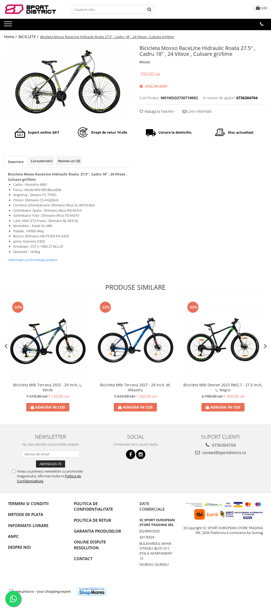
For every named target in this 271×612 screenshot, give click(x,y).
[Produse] (8, 25)
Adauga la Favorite (158, 111)
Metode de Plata (25, 514)
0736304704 (223, 445)
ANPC (13, 536)
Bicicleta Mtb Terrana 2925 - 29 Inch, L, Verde (47, 387)
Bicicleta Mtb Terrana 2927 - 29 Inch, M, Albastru (135, 387)
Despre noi (19, 547)
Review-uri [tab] (69, 160)
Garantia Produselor (97, 531)
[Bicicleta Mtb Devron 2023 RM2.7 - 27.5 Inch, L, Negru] (223, 340)
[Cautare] (149, 9)
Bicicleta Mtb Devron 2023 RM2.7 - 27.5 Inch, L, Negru (223, 387)
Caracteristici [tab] (42, 160)
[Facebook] (130, 454)
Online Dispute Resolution (90, 544)
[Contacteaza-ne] (261, 24)
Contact (83, 558)
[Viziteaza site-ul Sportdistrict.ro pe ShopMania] (92, 591)
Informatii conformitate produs (32, 259)
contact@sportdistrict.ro (223, 452)
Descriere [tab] (16, 161)
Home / (11, 36)
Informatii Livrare (28, 525)
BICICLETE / (29, 36)
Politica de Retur (92, 520)
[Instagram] (140, 454)
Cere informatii (199, 111)
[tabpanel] (68, 81)
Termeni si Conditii (28, 503)
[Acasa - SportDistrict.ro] (30, 9)
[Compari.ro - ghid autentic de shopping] (130, 591)
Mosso (144, 62)
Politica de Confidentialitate (93, 506)
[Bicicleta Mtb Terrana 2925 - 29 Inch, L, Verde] (48, 340)
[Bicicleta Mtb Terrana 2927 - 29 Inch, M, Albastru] (135, 340)
